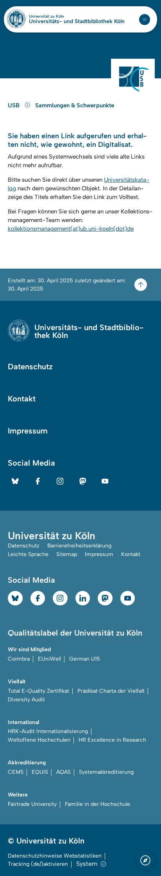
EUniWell (49, 659)
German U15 (84, 659)
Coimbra (19, 659)
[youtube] (105, 481)
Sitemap (66, 554)
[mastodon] (82, 481)
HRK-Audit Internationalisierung (48, 731)
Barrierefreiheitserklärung (79, 545)
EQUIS (40, 772)
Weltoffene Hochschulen (39, 740)
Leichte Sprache (28, 554)
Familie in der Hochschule (97, 804)
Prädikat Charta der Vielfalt (111, 691)
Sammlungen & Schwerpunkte (74, 105)
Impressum (28, 430)
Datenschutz (30, 366)
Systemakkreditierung (106, 772)
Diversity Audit (26, 699)
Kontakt (22, 398)
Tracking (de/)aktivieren (38, 864)
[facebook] (37, 481)
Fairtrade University (32, 804)
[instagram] (60, 481)
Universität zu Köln (60, 16)
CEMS (15, 772)
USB (14, 105)
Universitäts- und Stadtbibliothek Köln (77, 21)
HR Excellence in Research (112, 740)
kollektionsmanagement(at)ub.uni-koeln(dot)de (71, 228)
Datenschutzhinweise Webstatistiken (55, 856)
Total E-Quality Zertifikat (38, 691)
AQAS (63, 772)
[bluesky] (15, 481)
